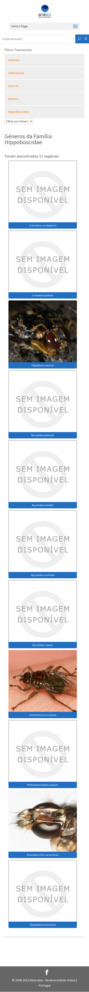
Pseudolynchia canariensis (42, 854)
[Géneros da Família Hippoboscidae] (42, 194)
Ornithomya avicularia (42, 715)
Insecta (13, 86)
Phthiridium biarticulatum (42, 785)
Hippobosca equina (42, 365)
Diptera (13, 99)
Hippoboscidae (18, 112)
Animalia (13, 60)
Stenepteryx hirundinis (43, 924)
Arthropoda (16, 73)
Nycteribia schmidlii (43, 575)
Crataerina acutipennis (42, 225)
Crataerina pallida (42, 295)
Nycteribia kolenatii (42, 435)
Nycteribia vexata (42, 645)
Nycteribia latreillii (42, 505)
